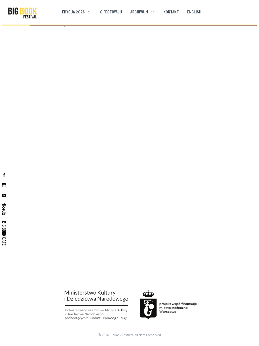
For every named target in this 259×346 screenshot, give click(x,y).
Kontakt (171, 11)
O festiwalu (111, 11)
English (194, 11)
